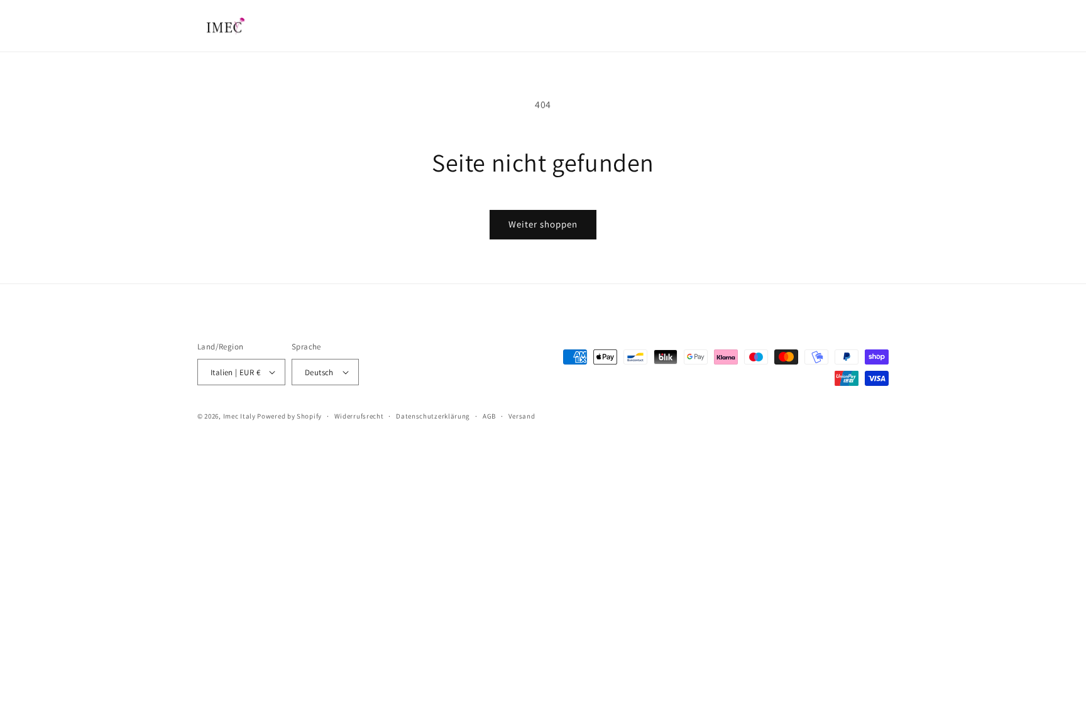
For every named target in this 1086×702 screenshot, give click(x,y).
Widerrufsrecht (359, 416)
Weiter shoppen (543, 224)
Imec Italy (239, 416)
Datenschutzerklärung (433, 416)
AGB (489, 416)
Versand (521, 416)
